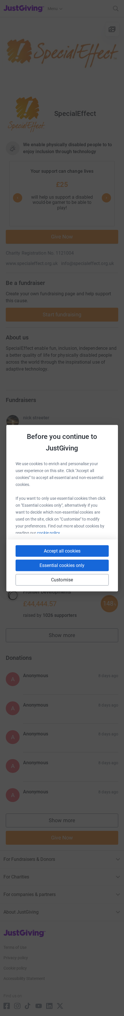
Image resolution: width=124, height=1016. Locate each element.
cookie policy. (49, 532)
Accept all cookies (62, 550)
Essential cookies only (62, 565)
